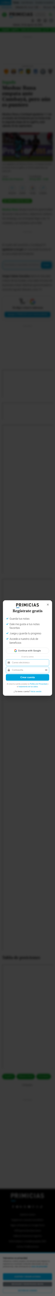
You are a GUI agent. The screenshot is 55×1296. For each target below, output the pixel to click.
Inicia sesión (36, 691)
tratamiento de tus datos (28, 687)
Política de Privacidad (38, 684)
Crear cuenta (27, 677)
